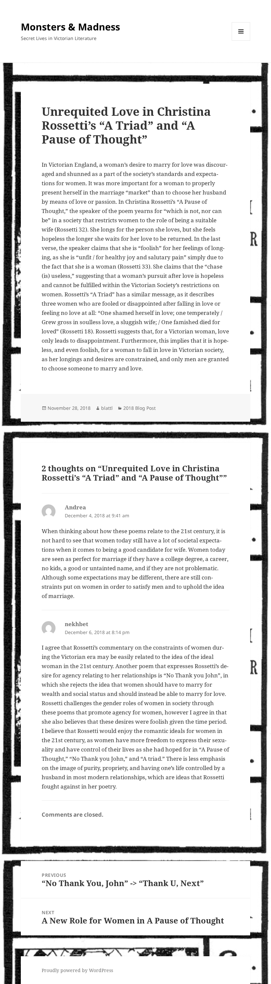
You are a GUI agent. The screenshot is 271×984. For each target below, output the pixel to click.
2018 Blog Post (139, 408)
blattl (107, 408)
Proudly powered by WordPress (77, 970)
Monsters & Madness (70, 26)
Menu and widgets (241, 40)
